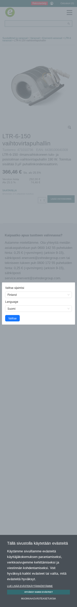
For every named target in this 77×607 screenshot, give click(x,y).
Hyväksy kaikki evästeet (38, 592)
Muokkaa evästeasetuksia (38, 598)
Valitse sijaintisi (14, 287)
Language (11, 301)
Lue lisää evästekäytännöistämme (30, 586)
